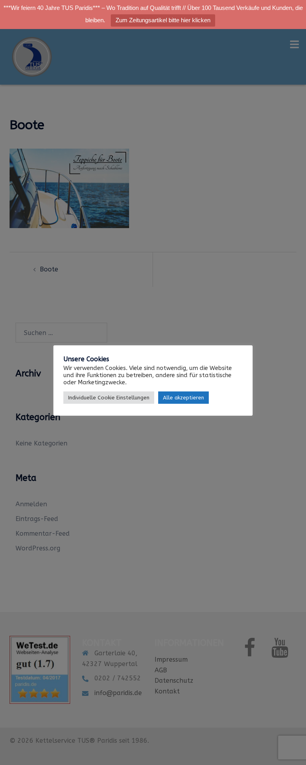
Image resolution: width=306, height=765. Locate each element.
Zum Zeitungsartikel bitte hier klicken (163, 20)
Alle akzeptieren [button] (183, 398)
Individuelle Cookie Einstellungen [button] (108, 398)
